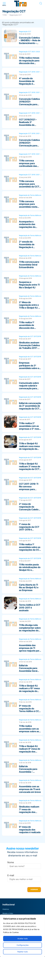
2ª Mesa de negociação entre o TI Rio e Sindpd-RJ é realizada (29, 306)
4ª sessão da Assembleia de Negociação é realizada (26, 82)
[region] (22, 936)
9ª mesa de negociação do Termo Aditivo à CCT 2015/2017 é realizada (29, 711)
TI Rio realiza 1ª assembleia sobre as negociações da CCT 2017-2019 (29, 548)
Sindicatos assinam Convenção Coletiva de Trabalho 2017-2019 (29, 346)
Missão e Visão (7, 913)
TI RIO (4, 15)
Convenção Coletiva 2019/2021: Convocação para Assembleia (29, 103)
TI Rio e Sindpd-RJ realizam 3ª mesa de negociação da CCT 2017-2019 (29, 467)
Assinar (34, 889)
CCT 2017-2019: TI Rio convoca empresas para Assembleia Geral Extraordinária (28, 489)
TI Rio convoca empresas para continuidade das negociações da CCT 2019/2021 (29, 166)
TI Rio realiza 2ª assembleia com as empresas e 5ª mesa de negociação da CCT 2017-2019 (29, 428)
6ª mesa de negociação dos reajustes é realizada (29, 830)
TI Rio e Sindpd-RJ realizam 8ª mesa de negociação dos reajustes (29, 750)
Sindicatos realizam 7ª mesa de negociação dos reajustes (29, 810)
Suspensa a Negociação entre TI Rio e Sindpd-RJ (29, 285)
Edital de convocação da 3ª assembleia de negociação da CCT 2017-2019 (30, 407)
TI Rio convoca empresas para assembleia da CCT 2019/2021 (29, 185)
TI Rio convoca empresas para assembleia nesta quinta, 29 (28, 205)
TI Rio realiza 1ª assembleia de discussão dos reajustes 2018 (26, 326)
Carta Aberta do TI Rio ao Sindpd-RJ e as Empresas (28, 587)
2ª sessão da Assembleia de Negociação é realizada (26, 245)
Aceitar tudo (23, 938)
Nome (10, 862)
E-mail (10, 875)
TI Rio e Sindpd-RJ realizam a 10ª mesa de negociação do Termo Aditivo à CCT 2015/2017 (29, 691)
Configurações (22, 945)
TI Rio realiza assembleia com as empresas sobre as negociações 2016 (29, 730)
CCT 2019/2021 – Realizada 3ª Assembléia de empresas (28, 123)
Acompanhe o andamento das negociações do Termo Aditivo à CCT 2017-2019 (29, 227)
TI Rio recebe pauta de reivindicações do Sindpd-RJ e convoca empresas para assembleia (29, 570)
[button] (4, 3)
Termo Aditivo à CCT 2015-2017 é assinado (29, 608)
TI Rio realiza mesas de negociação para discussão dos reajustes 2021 (29, 61)
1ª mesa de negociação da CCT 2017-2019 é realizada (29, 528)
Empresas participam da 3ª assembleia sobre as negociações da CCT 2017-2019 (29, 368)
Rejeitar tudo (22, 952)
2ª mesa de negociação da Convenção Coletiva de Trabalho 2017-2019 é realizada (29, 509)
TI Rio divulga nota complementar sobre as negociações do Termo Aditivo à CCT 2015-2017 (30, 630)
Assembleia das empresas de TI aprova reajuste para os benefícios (29, 649)
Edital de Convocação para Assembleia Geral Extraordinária (28, 669)
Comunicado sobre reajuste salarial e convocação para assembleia (29, 387)
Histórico (5, 909)
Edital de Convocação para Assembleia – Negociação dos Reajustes (28, 772)
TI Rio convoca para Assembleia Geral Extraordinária (29, 265)
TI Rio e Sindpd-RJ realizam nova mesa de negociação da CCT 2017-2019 (29, 447)
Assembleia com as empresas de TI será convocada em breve (30, 789)
